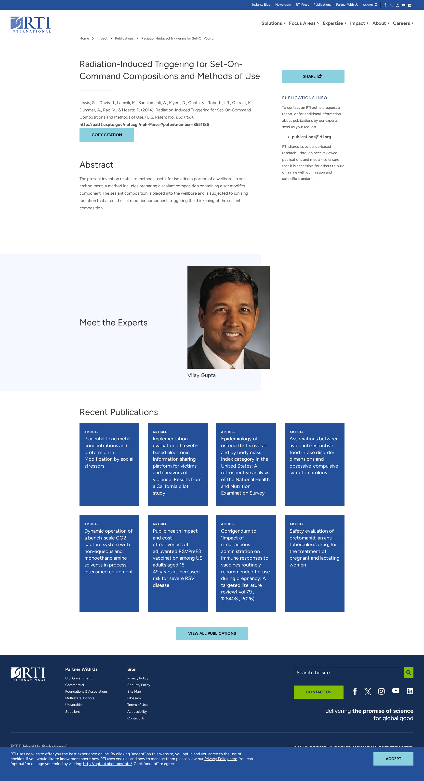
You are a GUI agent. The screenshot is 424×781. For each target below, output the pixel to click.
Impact (102, 38)
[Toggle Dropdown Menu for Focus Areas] (318, 23)
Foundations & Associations (86, 691)
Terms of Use (137, 705)
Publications (322, 4)
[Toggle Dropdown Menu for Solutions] (284, 23)
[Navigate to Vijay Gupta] (228, 317)
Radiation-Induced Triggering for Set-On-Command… (178, 38)
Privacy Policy (137, 678)
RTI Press (302, 4)
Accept (399, 758)
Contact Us (136, 718)
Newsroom (283, 4)
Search (368, 5)
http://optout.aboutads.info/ (107, 763)
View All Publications (212, 633)
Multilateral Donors (79, 698)
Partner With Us (347, 4)
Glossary (134, 698)
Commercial (74, 685)
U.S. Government (78, 678)
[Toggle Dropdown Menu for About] (388, 23)
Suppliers (72, 712)
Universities (74, 705)
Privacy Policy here (220, 758)
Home (84, 38)
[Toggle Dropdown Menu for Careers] (412, 23)
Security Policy (138, 685)
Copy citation (107, 135)
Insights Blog (261, 4)
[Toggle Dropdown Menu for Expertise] (345, 23)
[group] (231, 322)
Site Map (134, 691)
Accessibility (137, 712)
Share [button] (309, 76)
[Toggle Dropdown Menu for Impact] (368, 23)
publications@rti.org (311, 136)
